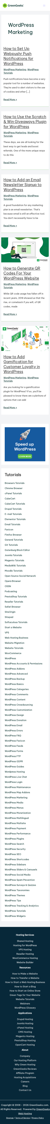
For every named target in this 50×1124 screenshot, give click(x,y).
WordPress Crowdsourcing (19, 704)
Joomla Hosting (25, 1023)
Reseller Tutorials (14, 601)
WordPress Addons (15, 668)
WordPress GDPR (14, 761)
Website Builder (25, 962)
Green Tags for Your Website (25, 995)
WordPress (10, 658)
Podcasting (11, 591)
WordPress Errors (14, 730)
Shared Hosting (25, 941)
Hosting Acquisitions (25, 1077)
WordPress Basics (14, 684)
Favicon (9, 529)
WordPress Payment (15, 828)
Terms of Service (22, 1118)
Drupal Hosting (25, 1019)
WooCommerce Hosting (25, 958)
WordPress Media (14, 802)
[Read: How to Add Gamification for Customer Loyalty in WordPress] (25, 338)
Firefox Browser (13, 534)
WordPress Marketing (14, 69)
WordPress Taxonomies (17, 890)
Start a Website (13, 627)
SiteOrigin (10, 612)
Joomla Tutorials (13, 555)
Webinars (25, 1003)
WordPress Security (15, 849)
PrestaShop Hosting (25, 1040)
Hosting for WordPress (25, 945)
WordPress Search (14, 843)
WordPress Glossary (25, 1007)
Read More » (10, 100)
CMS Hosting (25, 1031)
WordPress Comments (16, 694)
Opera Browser (13, 581)
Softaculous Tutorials (16, 622)
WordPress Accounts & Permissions (23, 663)
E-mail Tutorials (13, 514)
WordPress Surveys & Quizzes (20, 885)
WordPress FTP (13, 756)
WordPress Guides (14, 766)
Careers (25, 1081)
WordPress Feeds (14, 745)
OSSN (8, 586)
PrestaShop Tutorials (16, 596)
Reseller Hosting (25, 953)
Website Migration (14, 642)
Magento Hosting (25, 1036)
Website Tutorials (14, 648)
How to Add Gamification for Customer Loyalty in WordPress (21, 364)
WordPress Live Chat (16, 776)
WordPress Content (15, 699)
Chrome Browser (13, 488)
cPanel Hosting (25, 1027)
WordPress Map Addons (17, 792)
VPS (7, 632)
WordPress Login (13, 782)
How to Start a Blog (25, 986)
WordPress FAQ (13, 735)
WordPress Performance (18, 833)
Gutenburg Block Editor (17, 550)
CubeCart (10, 498)
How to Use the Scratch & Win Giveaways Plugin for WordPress (24, 121)
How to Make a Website (25, 973)
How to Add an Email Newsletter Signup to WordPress (22, 184)
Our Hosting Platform (25, 1060)
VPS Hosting (25, 949)
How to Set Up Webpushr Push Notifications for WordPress (18, 56)
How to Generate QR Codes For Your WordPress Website (21, 273)
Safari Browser (13, 606)
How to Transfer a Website (25, 978)
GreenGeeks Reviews (25, 1068)
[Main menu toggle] (44, 5)
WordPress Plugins (14, 838)
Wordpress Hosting (15, 771)
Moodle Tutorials (13, 570)
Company (25, 1056)
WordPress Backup (15, 678)
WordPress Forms (14, 751)
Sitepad (9, 617)
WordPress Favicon (15, 740)
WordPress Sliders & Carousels (21, 869)
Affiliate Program (25, 1073)
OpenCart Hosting (25, 1044)
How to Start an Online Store (25, 990)
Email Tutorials (12, 524)
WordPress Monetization (18, 812)
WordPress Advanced (16, 673)
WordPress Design (14, 715)
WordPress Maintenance (18, 787)
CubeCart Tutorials (15, 503)
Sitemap (9, 1118)
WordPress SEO (13, 854)
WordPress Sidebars (15, 864)
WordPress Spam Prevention (20, 879)
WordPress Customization (18, 709)
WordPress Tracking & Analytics (22, 905)
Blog (25, 1086)
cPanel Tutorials (13, 493)
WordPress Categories (17, 689)
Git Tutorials (11, 545)
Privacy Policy (38, 1118)
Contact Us (25, 1090)
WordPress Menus (14, 807)
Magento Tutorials (14, 560)
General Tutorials (14, 539)
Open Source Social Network (20, 575)
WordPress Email (13, 725)
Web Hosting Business (16, 637)
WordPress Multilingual (17, 818)
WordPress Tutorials (15, 910)
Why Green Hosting (25, 1064)
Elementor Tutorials (15, 519)
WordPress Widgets (15, 916)
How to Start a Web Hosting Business (25, 982)
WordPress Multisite (15, 823)
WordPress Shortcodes (17, 859)
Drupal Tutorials (13, 508)
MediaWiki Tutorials (15, 565)
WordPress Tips (13, 900)
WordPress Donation (15, 720)
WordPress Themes (15, 895)
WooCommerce (13, 653)
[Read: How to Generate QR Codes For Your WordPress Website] (25, 249)
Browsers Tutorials (14, 483)
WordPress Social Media (17, 874)
